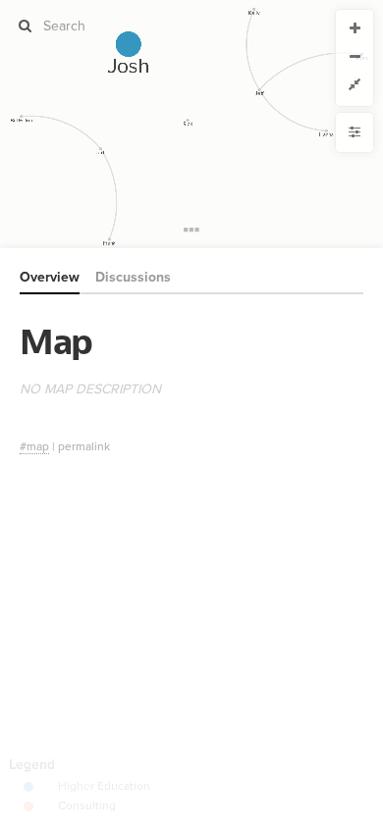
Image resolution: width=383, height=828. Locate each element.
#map (34, 446)
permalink (84, 446)
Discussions (133, 277)
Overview (50, 277)
